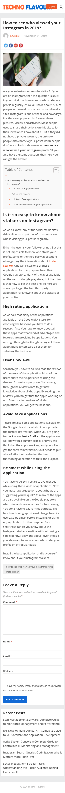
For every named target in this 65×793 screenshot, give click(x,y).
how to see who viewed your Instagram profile (29, 566)
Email (7, 656)
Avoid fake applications (28, 199)
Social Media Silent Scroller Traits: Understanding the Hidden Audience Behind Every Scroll (30, 768)
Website (8, 671)
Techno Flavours (36, 786)
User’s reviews (23, 193)
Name (7, 641)
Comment (10, 602)
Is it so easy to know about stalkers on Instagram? (28, 182)
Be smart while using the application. (34, 204)
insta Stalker (12, 571)
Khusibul (15, 35)
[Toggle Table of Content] (54, 170)
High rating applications (28, 188)
